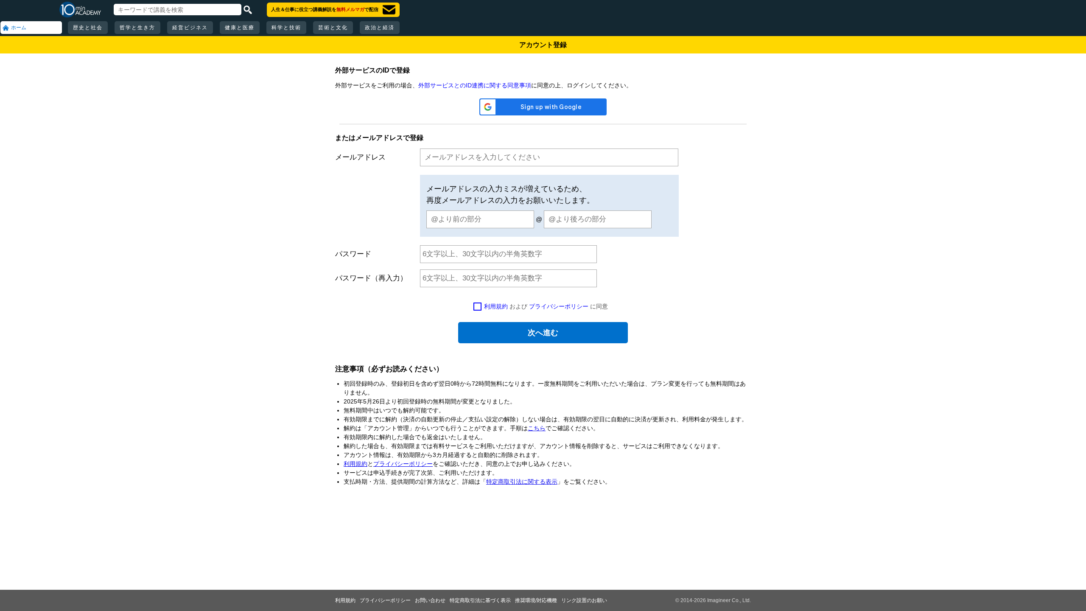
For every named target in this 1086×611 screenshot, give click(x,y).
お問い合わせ (430, 600)
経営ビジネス (190, 28)
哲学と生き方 (137, 28)
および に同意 (546, 306)
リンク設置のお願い (584, 600)
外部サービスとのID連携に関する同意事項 (474, 85)
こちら (537, 428)
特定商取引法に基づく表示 (480, 600)
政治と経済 (380, 28)
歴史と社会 (88, 28)
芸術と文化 (333, 28)
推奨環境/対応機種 (536, 600)
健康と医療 (240, 28)
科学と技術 (286, 28)
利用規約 (496, 306)
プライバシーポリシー (558, 306)
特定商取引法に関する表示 (521, 481)
